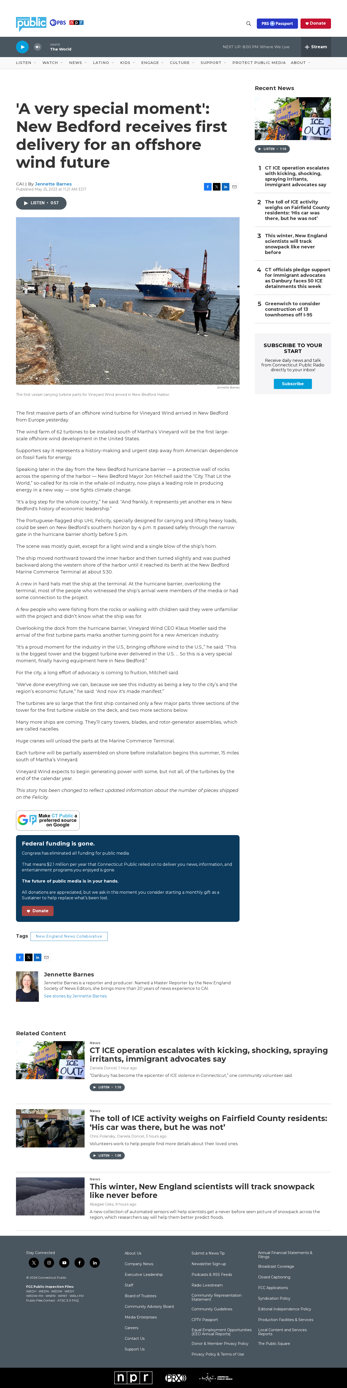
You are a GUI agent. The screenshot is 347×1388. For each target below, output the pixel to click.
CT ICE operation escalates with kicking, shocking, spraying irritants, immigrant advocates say (297, 176)
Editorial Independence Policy (284, 1309)
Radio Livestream (207, 1285)
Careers (131, 1328)
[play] (22, 46)
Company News (139, 1264)
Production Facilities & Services (285, 1320)
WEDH (31, 1291)
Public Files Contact (40, 1300)
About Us (133, 1253)
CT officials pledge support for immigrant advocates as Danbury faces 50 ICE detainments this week (297, 278)
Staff (129, 1285)
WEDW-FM (34, 1296)
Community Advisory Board (149, 1307)
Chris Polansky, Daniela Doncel (117, 1136)
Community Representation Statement (217, 1298)
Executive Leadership (144, 1275)
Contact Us (135, 1339)
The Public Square (274, 1344)
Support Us (135, 1349)
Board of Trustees (140, 1296)
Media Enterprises (141, 1317)
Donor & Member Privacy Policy (220, 1344)
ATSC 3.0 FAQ (68, 1300)
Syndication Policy (274, 1299)
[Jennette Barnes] (27, 986)
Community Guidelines (212, 1309)
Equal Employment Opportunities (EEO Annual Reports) (221, 1332)
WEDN (44, 1291)
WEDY (69, 1291)
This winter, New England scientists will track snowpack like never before (296, 244)
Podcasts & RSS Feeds (212, 1275)
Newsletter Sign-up (209, 1264)
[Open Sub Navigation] (35, 63)
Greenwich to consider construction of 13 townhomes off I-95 (292, 309)
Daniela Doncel (103, 1068)
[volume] (37, 47)
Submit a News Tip (208, 1253)
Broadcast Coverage (276, 1267)
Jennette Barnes (53, 184)
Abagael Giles (102, 1204)
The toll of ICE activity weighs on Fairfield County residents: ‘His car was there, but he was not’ (297, 210)
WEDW (56, 1291)
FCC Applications (273, 1288)
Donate (318, 23)
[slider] (45, 46)
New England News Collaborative (69, 936)
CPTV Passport (205, 1320)
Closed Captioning (274, 1277)
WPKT (62, 1296)
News (95, 1043)
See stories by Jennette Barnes (75, 996)
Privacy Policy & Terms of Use (218, 1354)
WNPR (50, 1296)
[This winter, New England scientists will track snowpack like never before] (50, 1196)
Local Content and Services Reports (282, 1332)
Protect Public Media (259, 62)
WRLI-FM (77, 1296)
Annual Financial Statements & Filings (285, 1255)
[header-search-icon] (249, 23)
